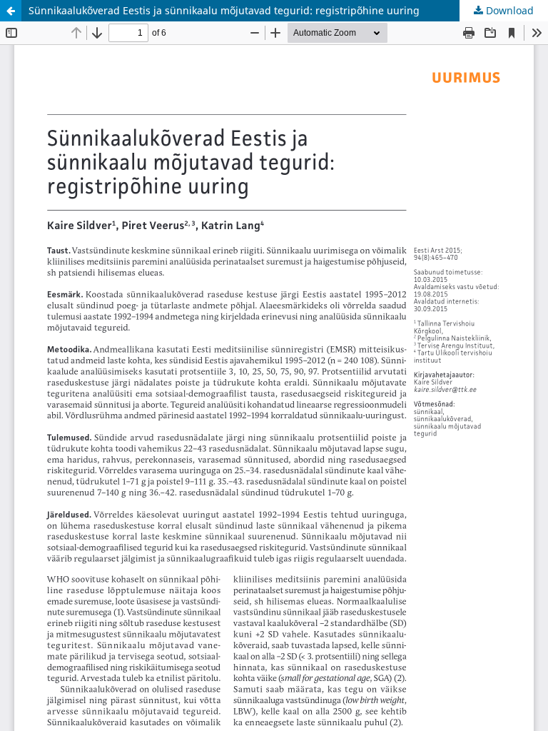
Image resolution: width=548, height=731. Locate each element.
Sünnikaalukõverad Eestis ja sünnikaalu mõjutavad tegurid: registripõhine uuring (224, 10)
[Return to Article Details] (10, 10)
